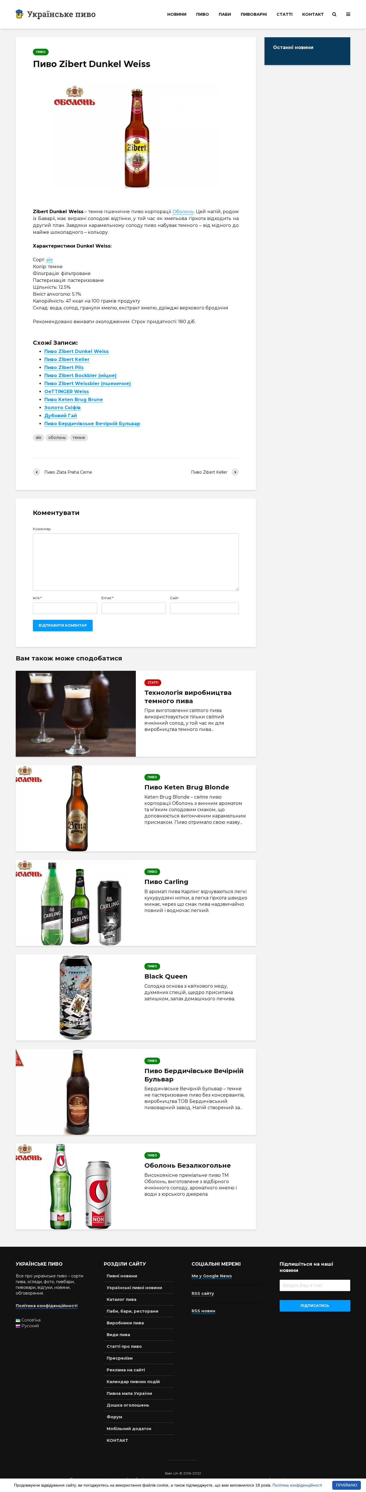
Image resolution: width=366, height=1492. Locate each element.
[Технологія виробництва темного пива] (76, 713)
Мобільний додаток (129, 1428)
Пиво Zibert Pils (63, 367)
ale (49, 259)
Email (108, 598)
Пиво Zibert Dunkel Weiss (76, 351)
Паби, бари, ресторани (132, 1311)
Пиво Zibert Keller (66, 359)
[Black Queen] (76, 997)
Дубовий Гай (60, 415)
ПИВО (202, 14)
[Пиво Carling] (76, 903)
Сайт (174, 598)
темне (79, 437)
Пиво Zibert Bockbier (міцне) (80, 375)
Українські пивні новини (134, 1287)
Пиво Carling (166, 882)
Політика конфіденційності (297, 1485)
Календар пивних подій (133, 1381)
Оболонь (183, 211)
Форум (114, 1417)
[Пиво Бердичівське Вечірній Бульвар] (76, 1092)
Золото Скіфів (62, 407)
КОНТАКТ (313, 14)
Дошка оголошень (128, 1405)
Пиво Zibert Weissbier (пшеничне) (87, 383)
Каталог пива (121, 1299)
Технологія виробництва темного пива (188, 697)
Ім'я (37, 598)
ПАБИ (225, 14)
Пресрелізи (120, 1358)
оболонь (57, 437)
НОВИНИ (176, 14)
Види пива (118, 1334)
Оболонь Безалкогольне (187, 1165)
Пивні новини (122, 1276)
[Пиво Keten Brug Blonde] (76, 808)
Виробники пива (125, 1323)
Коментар (42, 529)
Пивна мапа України (129, 1393)
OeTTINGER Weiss (66, 391)
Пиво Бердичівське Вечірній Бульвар (92, 423)
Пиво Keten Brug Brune (73, 399)
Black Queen (166, 976)
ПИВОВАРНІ (254, 14)
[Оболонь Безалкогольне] (76, 1187)
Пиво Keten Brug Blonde (186, 787)
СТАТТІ (285, 14)
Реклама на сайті (126, 1370)
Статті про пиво (124, 1346)
